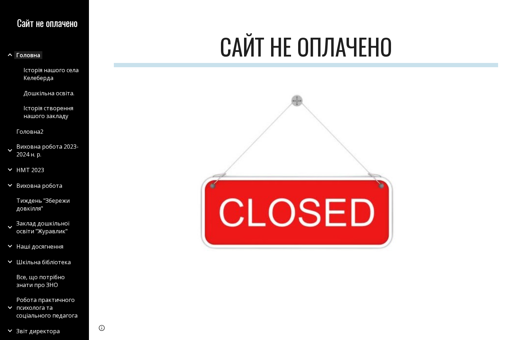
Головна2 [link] (29, 132)
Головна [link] (28, 55)
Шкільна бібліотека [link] (43, 262)
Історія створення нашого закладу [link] (48, 112)
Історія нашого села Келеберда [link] (51, 74)
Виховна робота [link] (39, 186)
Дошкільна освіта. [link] (48, 93)
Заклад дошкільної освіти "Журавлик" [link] (42, 227)
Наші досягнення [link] (39, 246)
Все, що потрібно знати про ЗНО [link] (40, 281)
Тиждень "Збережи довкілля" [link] (43, 204)
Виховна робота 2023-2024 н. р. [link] (47, 150)
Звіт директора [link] (38, 331)
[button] (514, 9)
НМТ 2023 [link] (30, 170)
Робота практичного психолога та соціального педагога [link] (47, 307)
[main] (306, 50)
